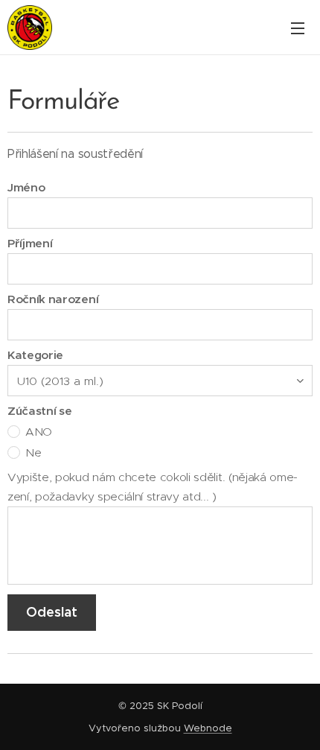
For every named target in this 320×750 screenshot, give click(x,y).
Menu (298, 27)
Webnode (208, 728)
